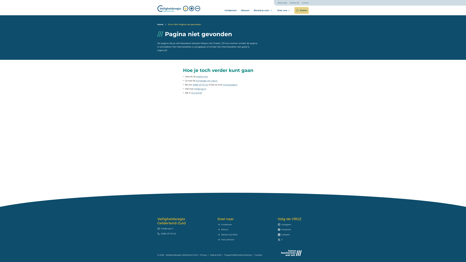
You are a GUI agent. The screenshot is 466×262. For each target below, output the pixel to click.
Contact (305, 3)
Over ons (282, 10)
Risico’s (224, 229)
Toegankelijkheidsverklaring (238, 255)
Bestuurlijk (282, 3)
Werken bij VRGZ (229, 234)
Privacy (203, 255)
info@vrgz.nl (200, 89)
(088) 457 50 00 (200, 85)
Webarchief (215, 255)
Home (160, 24)
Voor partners (227, 239)
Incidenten (231, 10)
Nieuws (245, 10)
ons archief (196, 93)
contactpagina (230, 85)
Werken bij (294, 3)
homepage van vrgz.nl (206, 81)
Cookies (258, 255)
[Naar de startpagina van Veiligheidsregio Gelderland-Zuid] (178, 8)
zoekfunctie (202, 76)
